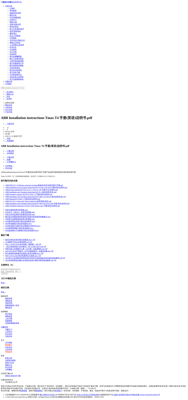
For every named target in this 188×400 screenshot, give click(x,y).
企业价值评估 (15, 68)
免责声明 (8, 303)
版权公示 (8, 365)
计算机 (12, 8)
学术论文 (13, 47)
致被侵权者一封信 (12, 305)
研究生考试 (14, 27)
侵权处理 (8, 301)
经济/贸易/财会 (15, 31)
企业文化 (8, 347)
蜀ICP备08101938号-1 (48, 395)
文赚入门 (8, 329)
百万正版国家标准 (17, 79)
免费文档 (8, 81)
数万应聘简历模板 (17, 65)
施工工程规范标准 (17, 59)
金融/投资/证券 (15, 13)
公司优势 (8, 349)
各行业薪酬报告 (16, 56)
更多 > (3, 283)
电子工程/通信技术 (17, 29)
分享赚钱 (8, 369)
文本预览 (9, 166)
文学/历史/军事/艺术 (17, 40)
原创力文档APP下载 (13, 376)
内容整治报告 (10, 360)
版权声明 (8, 298)
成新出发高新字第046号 (123, 395)
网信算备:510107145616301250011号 (146, 395)
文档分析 (8, 336)
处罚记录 (8, 367)
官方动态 (8, 334)
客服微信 (39, 391)
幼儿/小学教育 (15, 36)
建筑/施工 (13, 33)
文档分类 (8, 6)
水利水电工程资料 (17, 77)
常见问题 (8, 168)
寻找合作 (8, 352)
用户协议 (8, 314)
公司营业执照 (94, 395)
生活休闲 (13, 54)
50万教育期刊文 (16, 75)
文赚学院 (4, 327)
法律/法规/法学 (15, 24)
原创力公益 (9, 363)
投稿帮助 (8, 321)
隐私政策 (8, 316)
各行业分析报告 (16, 70)
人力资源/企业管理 (17, 45)
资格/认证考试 (15, 43)
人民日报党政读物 (17, 61)
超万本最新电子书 (17, 63)
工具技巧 (8, 332)
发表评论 (4, 273)
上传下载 (8, 318)
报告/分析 (13, 22)
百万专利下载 (15, 72)
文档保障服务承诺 (12, 323)
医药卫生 (13, 15)
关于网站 (8, 342)
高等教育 (13, 11)
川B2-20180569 (82, 395)
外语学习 (13, 20)
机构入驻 (8, 358)
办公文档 (13, 52)
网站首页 (8, 105)
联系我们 (8, 345)
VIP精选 (8, 84)
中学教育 (13, 38)
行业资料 (13, 49)
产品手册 (8, 112)
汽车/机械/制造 (15, 17)
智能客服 (23, 391)
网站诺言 (8, 307)
